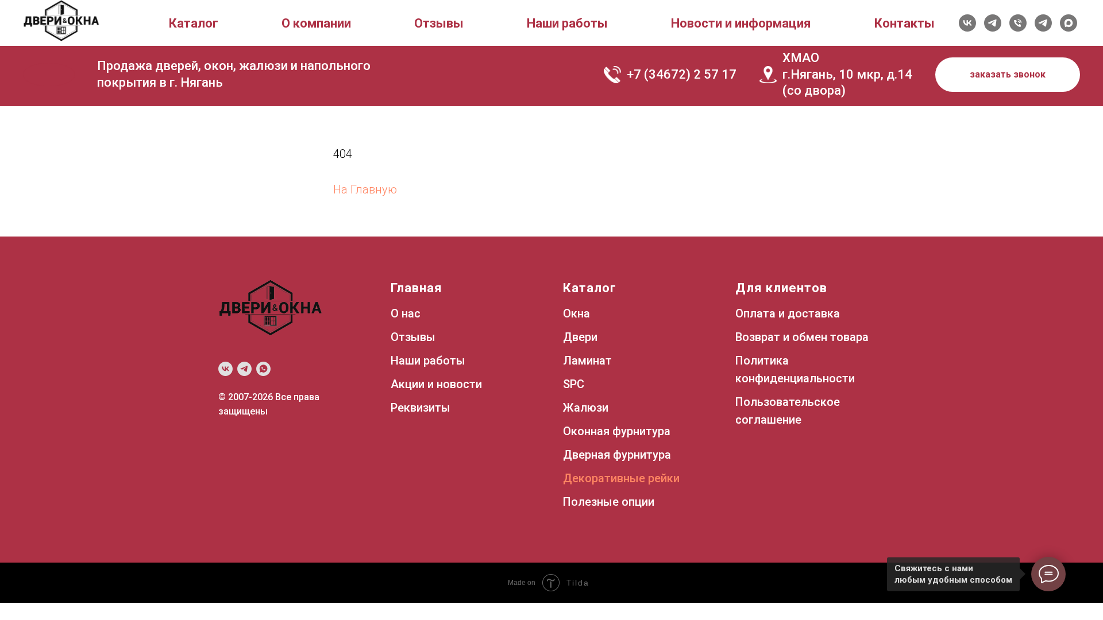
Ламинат (587, 360)
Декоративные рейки (621, 478)
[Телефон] (1018, 23)
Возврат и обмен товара (802, 337)
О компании (316, 23)
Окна (576, 313)
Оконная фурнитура (616, 431)
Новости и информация (741, 23)
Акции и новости (436, 384)
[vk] (967, 23)
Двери (580, 337)
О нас (406, 313)
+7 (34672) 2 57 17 (681, 74)
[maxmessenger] (1068, 23)
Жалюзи (585, 407)
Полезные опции (608, 502)
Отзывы (439, 23)
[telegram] (992, 23)
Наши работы (567, 23)
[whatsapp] (263, 369)
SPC (573, 384)
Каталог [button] (193, 23)
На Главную (365, 189)
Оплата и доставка (787, 313)
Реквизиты (420, 407)
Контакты (904, 23)
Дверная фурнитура (617, 455)
